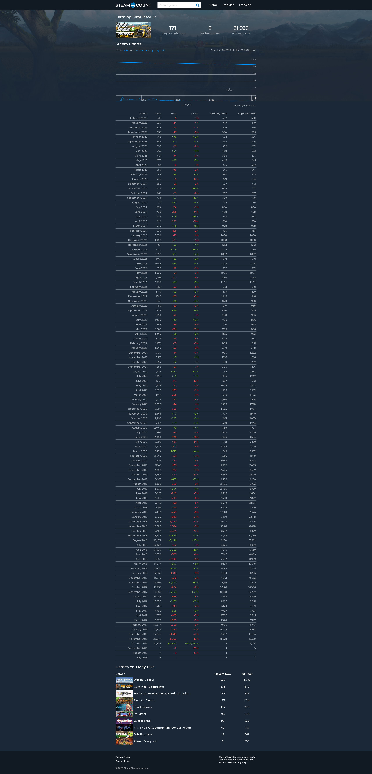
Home (213, 5)
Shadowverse (143, 707)
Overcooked (142, 720)
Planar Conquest (145, 741)
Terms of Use (122, 761)
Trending (245, 5)
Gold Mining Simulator (149, 686)
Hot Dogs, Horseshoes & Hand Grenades (161, 693)
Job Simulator (143, 734)
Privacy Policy (123, 757)
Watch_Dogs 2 (144, 680)
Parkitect (140, 714)
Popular (228, 5)
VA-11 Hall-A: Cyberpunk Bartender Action (162, 727)
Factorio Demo (144, 700)
